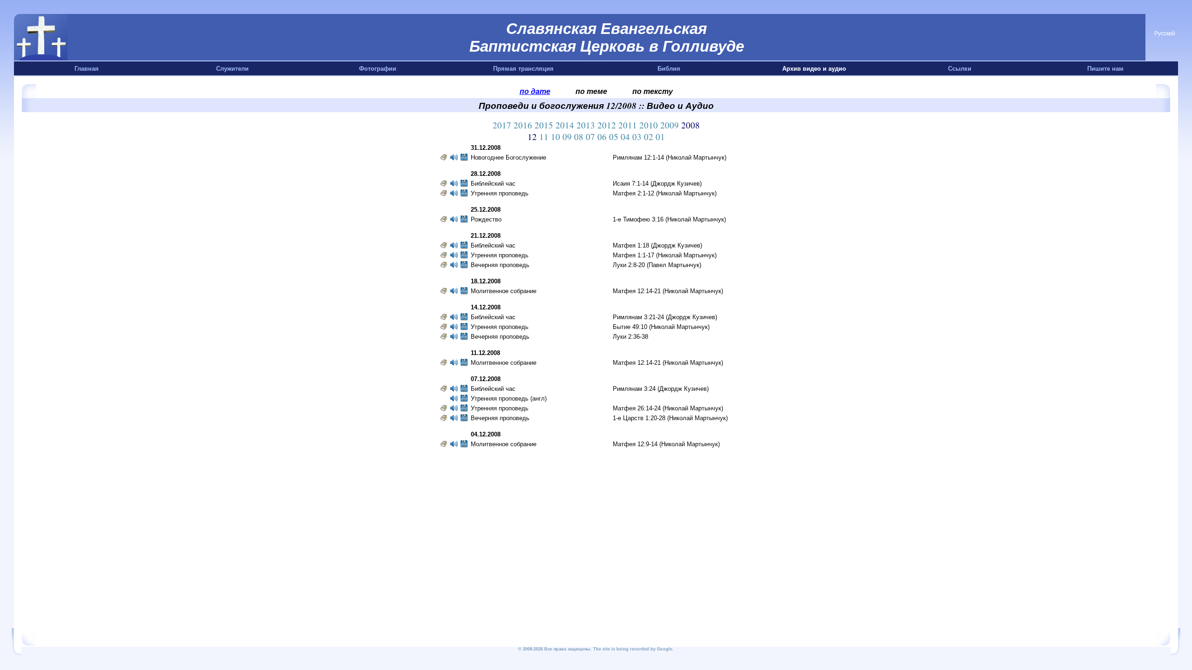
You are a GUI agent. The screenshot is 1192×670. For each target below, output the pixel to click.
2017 (503, 125)
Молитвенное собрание (503, 291)
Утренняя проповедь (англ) (509, 398)
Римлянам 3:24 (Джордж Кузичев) (661, 388)
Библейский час (493, 183)
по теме (591, 91)
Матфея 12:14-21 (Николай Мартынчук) (668, 291)
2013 (586, 125)
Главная (86, 68)
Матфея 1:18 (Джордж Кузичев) (657, 245)
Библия (668, 68)
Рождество (486, 219)
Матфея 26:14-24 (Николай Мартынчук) (668, 408)
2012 (607, 125)
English (1165, 27)
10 (556, 136)
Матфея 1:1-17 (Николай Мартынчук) (665, 255)
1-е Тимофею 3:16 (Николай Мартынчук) (669, 219)
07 (591, 136)
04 (626, 136)
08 (580, 136)
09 (568, 136)
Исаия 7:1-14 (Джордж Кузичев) (657, 183)
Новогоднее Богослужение (508, 157)
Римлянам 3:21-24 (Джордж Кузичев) (665, 317)
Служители (232, 68)
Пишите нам (1105, 68)
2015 (545, 125)
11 (545, 136)
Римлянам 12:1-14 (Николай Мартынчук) (669, 157)
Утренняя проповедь (499, 193)
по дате (535, 91)
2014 (565, 125)
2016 (524, 125)
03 (638, 136)
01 (660, 136)
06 (603, 136)
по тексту (652, 91)
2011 (628, 125)
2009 (670, 125)
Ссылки (959, 68)
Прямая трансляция (523, 68)
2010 (649, 125)
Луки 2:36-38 (630, 336)
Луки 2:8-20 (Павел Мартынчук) (657, 264)
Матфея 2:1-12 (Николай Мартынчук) (665, 193)
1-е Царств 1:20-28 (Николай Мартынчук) (670, 418)
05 (615, 136)
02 (650, 136)
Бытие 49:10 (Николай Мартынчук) (661, 326)
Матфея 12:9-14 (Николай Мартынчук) (666, 444)
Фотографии (377, 68)
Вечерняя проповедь (500, 264)
